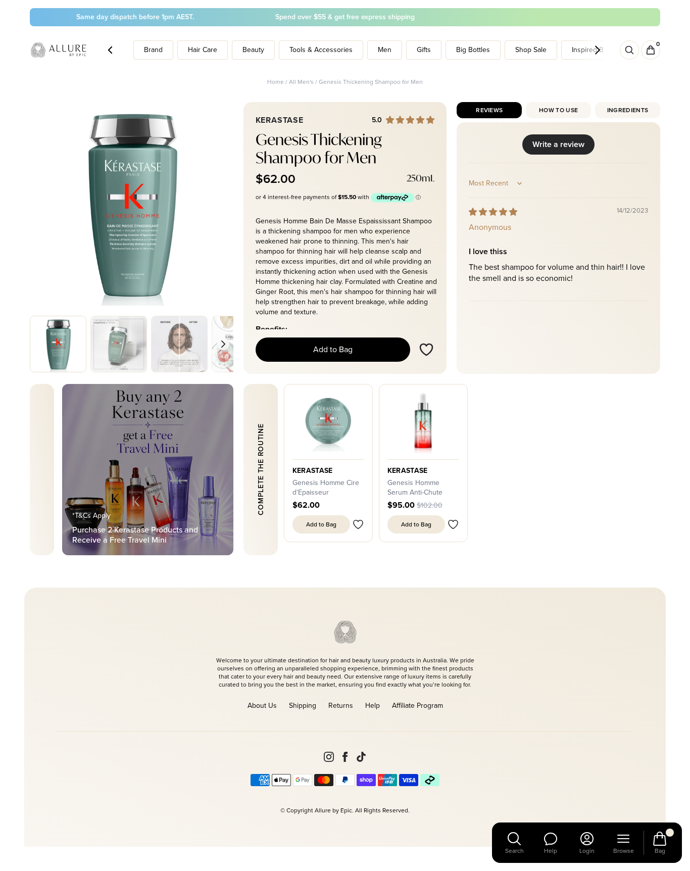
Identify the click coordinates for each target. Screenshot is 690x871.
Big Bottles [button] (473, 49)
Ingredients (627, 110)
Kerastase (312, 471)
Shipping (302, 705)
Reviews (489, 110)
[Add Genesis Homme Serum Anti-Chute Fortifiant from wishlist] (453, 524)
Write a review (558, 144)
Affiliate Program (417, 705)
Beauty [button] (253, 49)
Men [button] (384, 49)
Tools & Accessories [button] (321, 49)
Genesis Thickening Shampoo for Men (371, 81)
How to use (558, 110)
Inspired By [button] (589, 49)
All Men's (301, 81)
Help (372, 705)
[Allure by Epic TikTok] (361, 757)
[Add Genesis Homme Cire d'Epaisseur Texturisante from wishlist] (358, 524)
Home (275, 81)
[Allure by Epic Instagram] (329, 757)
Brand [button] (153, 49)
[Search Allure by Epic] (629, 50)
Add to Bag (333, 349)
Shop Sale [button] (531, 49)
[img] (493, 212)
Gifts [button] (424, 49)
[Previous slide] (40, 344)
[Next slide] (223, 344)
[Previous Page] (110, 50)
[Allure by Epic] (59, 50)
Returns (340, 705)
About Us (262, 705)
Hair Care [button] (202, 49)
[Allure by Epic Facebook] (345, 757)
